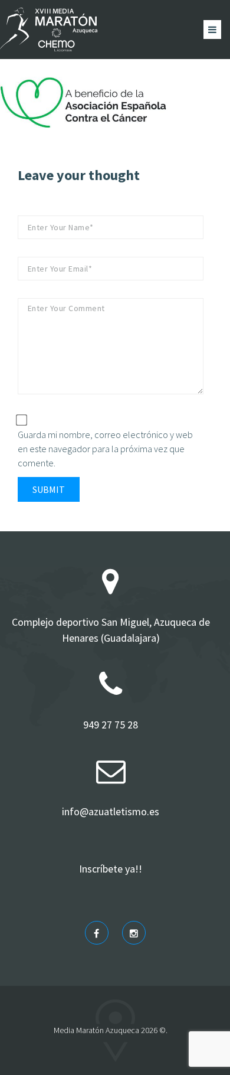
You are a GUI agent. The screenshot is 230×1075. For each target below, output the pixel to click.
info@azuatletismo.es (110, 811)
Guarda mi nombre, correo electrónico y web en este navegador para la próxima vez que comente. (105, 449)
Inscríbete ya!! (110, 868)
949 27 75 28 (110, 724)
